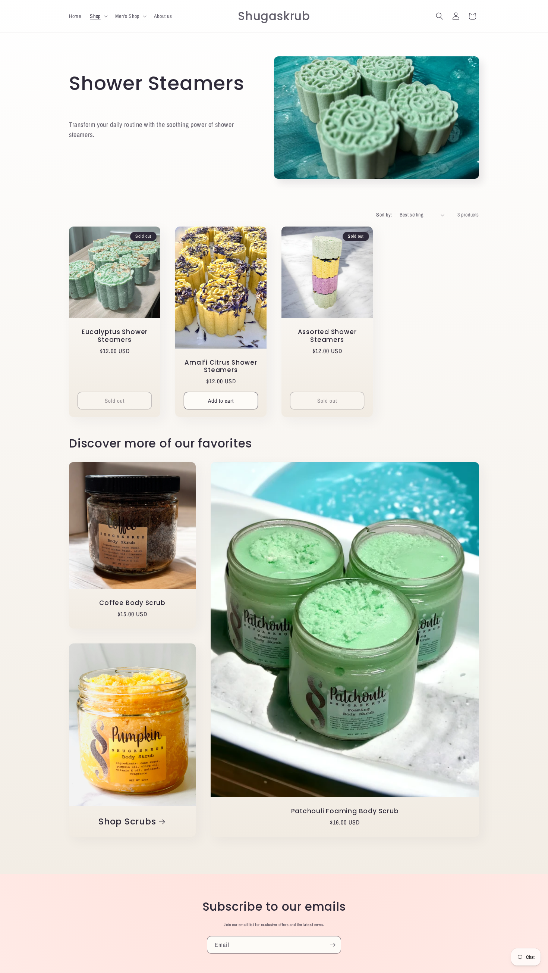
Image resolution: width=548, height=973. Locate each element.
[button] (97, 16)
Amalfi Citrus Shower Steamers (221, 366)
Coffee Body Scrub (132, 603)
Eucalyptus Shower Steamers (115, 336)
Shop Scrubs (127, 821)
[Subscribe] (332, 945)
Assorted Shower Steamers (327, 336)
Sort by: (384, 214)
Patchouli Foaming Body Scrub (345, 811)
